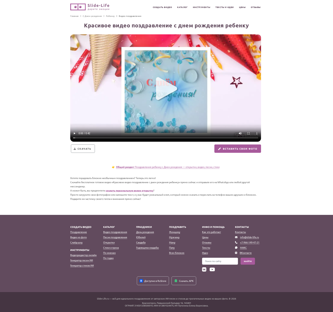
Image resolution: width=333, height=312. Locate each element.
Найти (248, 261)
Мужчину (174, 237)
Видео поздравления (115, 231)
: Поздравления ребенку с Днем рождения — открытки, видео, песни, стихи (168, 166)
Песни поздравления (115, 237)
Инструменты (201, 7)
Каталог (182, 7)
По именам (109, 252)
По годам (108, 257)
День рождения (145, 231)
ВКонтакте (246, 252)
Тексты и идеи (224, 7)
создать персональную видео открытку (129, 190)
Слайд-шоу (76, 242)
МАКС (243, 247)
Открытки (109, 242)
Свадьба (141, 242)
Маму (172, 242)
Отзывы (256, 7)
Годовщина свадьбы (147, 247)
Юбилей (141, 237)
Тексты (206, 247)
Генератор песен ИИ (81, 260)
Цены (242, 7)
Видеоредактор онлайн (83, 255)
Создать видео (162, 7)
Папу (172, 247)
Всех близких (176, 252)
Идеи (205, 252)
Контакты (240, 231)
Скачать (84, 148)
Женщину (174, 231)
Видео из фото (78, 237)
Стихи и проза (111, 247)
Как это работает (211, 231)
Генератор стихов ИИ (82, 265)
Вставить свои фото (240, 148)
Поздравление (78, 231)
